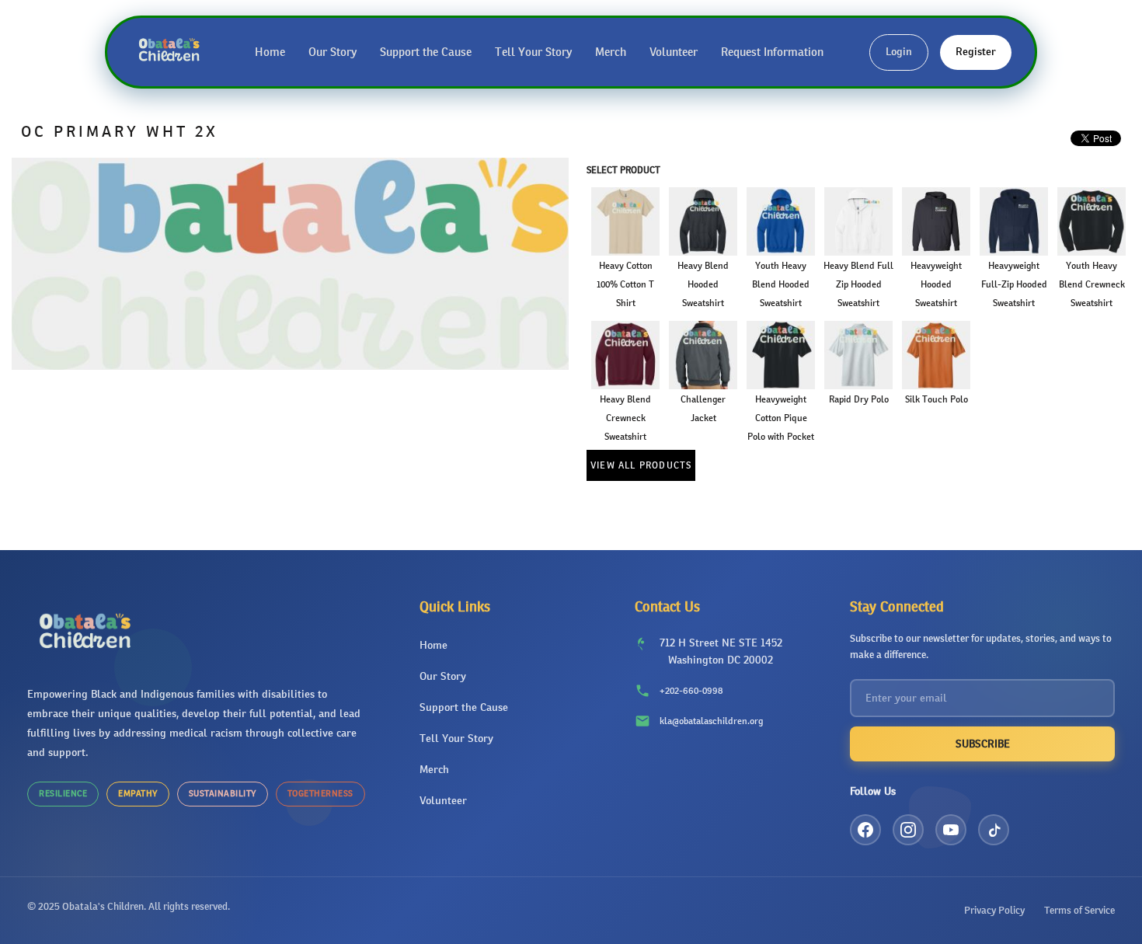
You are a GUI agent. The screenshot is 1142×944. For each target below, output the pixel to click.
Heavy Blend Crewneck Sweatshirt (625, 418)
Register (976, 51)
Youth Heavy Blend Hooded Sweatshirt (780, 284)
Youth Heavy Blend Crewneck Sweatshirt (1092, 284)
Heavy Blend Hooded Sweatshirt (703, 284)
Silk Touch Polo (936, 399)
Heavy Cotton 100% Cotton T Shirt (625, 284)
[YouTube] (950, 829)
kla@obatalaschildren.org (711, 721)
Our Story (332, 52)
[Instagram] (908, 829)
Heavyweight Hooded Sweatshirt (936, 284)
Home (270, 52)
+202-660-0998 (691, 690)
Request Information (772, 52)
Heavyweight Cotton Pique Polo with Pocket (780, 418)
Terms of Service (1079, 910)
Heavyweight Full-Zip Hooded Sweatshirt (1014, 284)
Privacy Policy (994, 910)
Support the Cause (426, 52)
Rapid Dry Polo (859, 399)
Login (899, 51)
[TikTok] (993, 829)
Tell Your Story (533, 52)
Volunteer (673, 52)
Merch (610, 52)
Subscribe (983, 744)
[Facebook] (865, 829)
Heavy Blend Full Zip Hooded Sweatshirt (858, 284)
